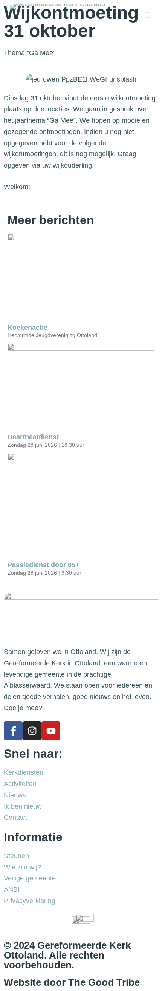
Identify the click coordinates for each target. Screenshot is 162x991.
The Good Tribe (104, 982)
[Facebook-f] (13, 730)
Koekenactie (27, 327)
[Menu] (148, 15)
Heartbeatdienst (34, 437)
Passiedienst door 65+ (43, 565)
